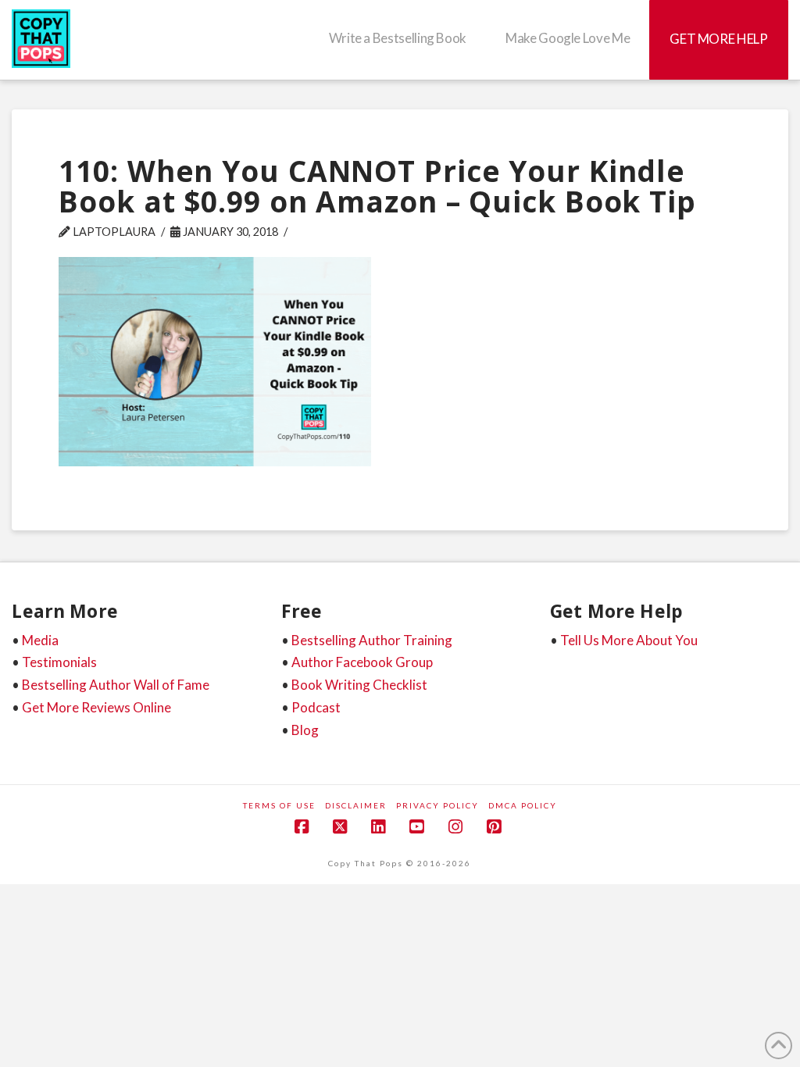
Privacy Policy (437, 805)
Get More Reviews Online (96, 707)
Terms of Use (279, 805)
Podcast (316, 707)
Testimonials (59, 662)
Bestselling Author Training (371, 640)
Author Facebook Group (362, 662)
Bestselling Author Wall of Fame (115, 684)
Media (40, 640)
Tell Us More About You (629, 640)
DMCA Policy (522, 805)
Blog (305, 730)
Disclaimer (356, 805)
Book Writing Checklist (359, 684)
